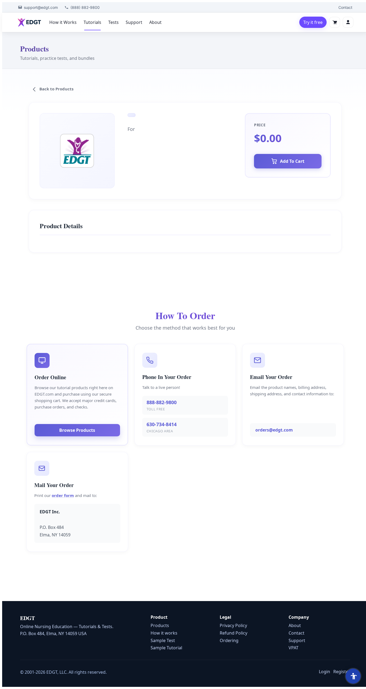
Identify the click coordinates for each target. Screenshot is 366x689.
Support (134, 22)
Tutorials (92, 22)
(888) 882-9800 (84, 7)
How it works (164, 633)
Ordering (229, 640)
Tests (113, 22)
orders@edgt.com (274, 430)
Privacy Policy (233, 625)
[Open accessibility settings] (353, 676)
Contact (345, 7)
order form (63, 495)
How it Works (63, 22)
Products (160, 625)
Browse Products (77, 430)
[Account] (348, 22)
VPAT (293, 648)
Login (324, 672)
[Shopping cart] (334, 22)
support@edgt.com (41, 7)
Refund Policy (233, 633)
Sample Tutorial (166, 648)
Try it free (313, 22)
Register (341, 672)
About (155, 22)
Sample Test (163, 640)
